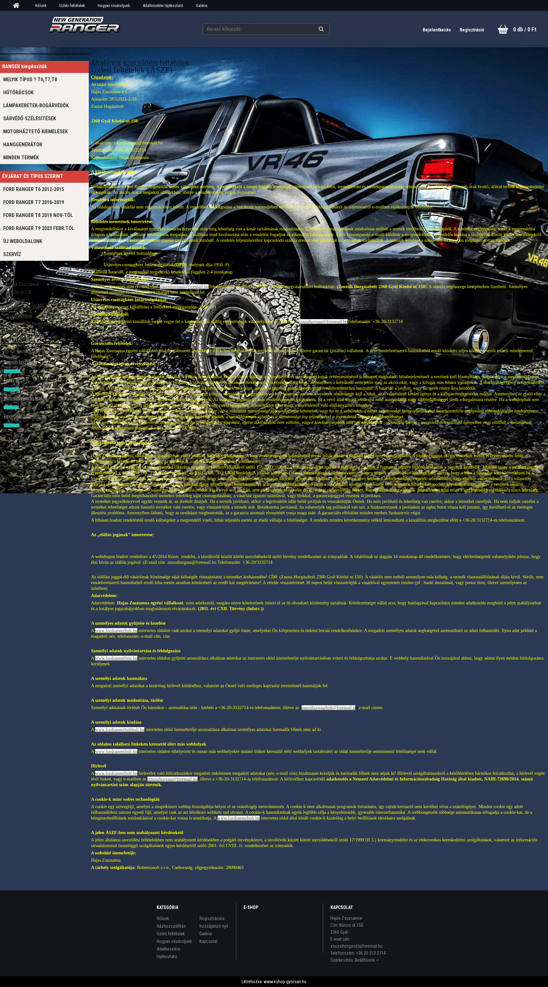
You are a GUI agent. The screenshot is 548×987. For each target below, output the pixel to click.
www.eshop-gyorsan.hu (285, 981)
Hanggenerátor (22, 144)
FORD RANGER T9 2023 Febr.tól (38, 228)
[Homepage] (18, 6)
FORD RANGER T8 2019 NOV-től (38, 215)
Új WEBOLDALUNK (22, 241)
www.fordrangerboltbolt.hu (119, 729)
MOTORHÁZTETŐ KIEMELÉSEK (35, 131)
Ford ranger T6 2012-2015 (33, 189)
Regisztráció (472, 29)
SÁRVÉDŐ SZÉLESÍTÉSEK (29, 118)
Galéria (201, 5)
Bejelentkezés (437, 29)
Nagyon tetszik (18, 362)
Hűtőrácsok (18, 92)
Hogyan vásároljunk (114, 5)
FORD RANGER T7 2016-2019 (33, 202)
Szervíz (12, 254)
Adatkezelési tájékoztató (163, 5)
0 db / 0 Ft (524, 29)
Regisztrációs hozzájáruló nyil (213, 922)
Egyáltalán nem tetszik (24, 416)
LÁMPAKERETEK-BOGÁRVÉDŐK (36, 105)
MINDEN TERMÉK (21, 158)
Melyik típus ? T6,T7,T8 (30, 79)
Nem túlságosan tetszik (26, 398)
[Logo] (84, 29)
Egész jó (11, 380)
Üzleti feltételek (72, 5)
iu (328, 707)
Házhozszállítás (171, 926)
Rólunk (41, 5)
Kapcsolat (208, 941)
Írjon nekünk (19, 316)
